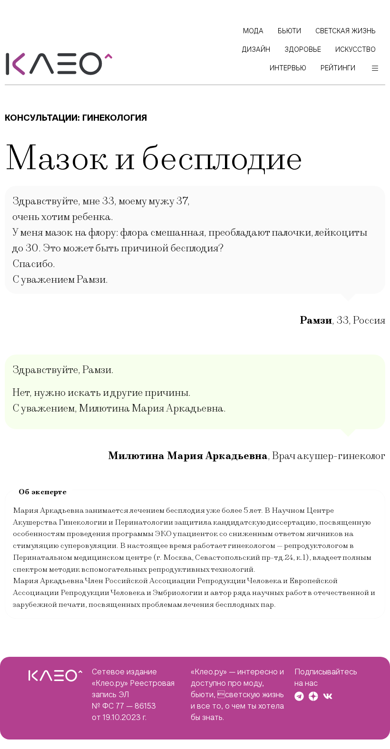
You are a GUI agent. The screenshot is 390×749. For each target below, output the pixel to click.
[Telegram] (299, 696)
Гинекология (114, 117)
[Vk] (327, 696)
